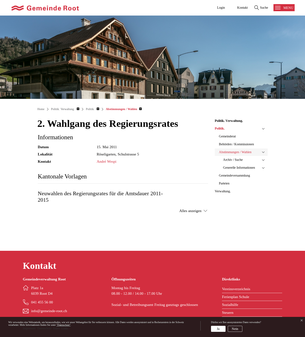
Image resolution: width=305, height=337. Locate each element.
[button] (65, 109)
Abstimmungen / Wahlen (235, 152)
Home (40, 109)
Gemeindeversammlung (234, 175)
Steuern (227, 312)
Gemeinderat (227, 136)
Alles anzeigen (190, 211)
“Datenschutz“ (63, 325)
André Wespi (106, 161)
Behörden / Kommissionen (236, 144)
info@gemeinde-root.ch (49, 311)
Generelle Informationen (239, 167)
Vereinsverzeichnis (236, 289)
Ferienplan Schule (235, 297)
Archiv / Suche (233, 159)
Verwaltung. (223, 191)
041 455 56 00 (42, 302)
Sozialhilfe (230, 305)
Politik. (220, 128)
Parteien (224, 183)
